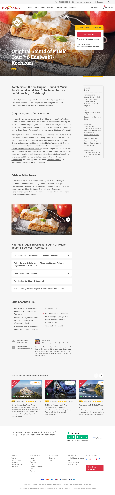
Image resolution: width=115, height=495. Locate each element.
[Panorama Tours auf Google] (99, 459)
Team (32, 464)
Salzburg (100, 2)
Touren (29, 7)
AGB (70, 484)
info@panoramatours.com (83, 2)
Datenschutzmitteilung (54, 484)
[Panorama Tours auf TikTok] (93, 459)
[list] (58, 398)
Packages (50, 7)
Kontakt (32, 458)
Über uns (33, 462)
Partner (32, 471)
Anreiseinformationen (91, 135)
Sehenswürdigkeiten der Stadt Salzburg (27, 149)
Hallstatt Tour (72, 464)
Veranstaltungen (61, 7)
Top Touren (72, 455)
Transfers (72, 7)
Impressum (42, 484)
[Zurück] (15, 219)
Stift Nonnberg (29, 157)
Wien (50, 460)
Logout (35, 484)
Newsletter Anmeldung (92, 468)
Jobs (32, 469)
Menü (96, 7)
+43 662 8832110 (64, 2)
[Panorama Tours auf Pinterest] (96, 459)
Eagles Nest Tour (73, 462)
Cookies (65, 484)
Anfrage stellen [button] (93, 46)
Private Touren (39, 7)
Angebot (15, 455)
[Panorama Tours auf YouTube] (103, 459)
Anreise (32, 460)
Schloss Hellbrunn (54, 160)
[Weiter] (68, 219)
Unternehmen (35, 455)
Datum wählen (89, 34)
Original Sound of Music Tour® (82, 484)
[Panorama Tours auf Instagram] (90, 459)
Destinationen (54, 455)
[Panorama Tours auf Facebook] (86, 459)
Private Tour (89, 39)
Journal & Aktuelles (36, 467)
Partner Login (27, 484)
